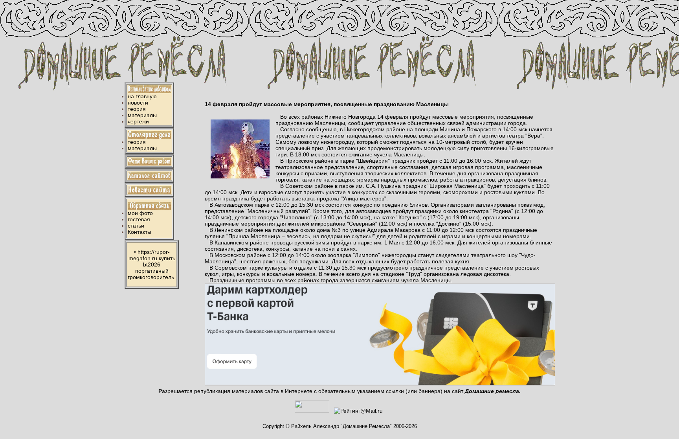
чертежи (138, 121)
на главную (142, 96)
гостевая (139, 219)
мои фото (140, 213)
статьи (136, 225)
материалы (142, 115)
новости (138, 102)
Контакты (139, 232)
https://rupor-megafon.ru (149, 255)
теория (137, 109)
